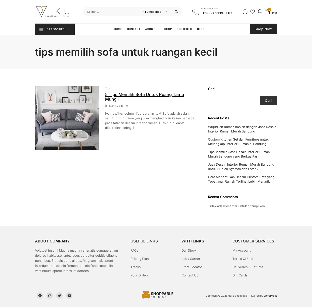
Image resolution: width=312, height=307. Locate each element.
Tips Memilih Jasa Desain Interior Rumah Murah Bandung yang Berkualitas (239, 154)
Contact (134, 29)
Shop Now (263, 29)
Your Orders (140, 275)
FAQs (134, 250)
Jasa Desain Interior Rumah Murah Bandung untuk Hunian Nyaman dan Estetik (241, 166)
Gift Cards (239, 275)
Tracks (136, 267)
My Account (241, 250)
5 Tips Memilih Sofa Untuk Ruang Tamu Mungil (144, 97)
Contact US (190, 275)
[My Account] (260, 11)
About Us (152, 29)
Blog (201, 29)
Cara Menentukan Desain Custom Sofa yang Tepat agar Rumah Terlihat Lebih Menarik (241, 179)
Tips (108, 88)
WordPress (270, 295)
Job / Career (190, 259)
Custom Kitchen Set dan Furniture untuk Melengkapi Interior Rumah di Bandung (238, 141)
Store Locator (191, 267)
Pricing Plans (140, 259)
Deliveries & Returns (247, 267)
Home (118, 29)
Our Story (188, 250)
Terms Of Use (242, 259)
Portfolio (184, 29)
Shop (168, 29)
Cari (211, 89)
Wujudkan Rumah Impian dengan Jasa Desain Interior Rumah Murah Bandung (242, 129)
